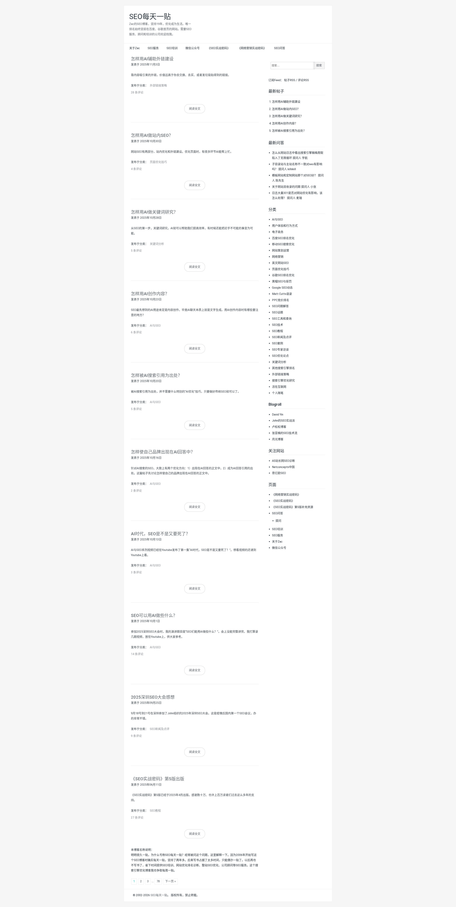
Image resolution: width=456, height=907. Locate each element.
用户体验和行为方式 (285, 225)
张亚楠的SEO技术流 (284, 433)
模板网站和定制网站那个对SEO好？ (294, 175)
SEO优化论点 (280, 355)
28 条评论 (137, 92)
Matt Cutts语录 (282, 294)
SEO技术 (277, 325)
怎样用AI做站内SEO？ (152, 135)
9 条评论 (136, 736)
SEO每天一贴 (150, 16)
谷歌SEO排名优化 (283, 275)
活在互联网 (279, 386)
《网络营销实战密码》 (252, 48)
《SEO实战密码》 (219, 48)
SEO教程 (155, 810)
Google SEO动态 (282, 287)
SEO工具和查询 (282, 318)
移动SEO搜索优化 (283, 244)
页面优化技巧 (158, 162)
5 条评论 (136, 250)
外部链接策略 (158, 85)
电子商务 (277, 232)
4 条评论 (136, 169)
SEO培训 (172, 48)
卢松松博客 (279, 426)
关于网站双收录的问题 (286, 186)
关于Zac (134, 48)
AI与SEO (155, 325)
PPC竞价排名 (280, 300)
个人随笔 (277, 393)
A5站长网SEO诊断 (283, 460)
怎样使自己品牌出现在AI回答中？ (163, 451)
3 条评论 (136, 572)
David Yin (277, 414)
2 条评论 (136, 490)
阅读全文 (194, 108)
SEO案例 (277, 343)
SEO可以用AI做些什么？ (154, 615)
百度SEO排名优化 (283, 238)
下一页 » (170, 881)
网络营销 (277, 256)
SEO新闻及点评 (159, 729)
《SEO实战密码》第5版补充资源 (292, 507)
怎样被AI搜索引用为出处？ (156, 375)
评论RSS (303, 80)
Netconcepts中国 (283, 467)
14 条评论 (137, 654)
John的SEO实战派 (283, 420)
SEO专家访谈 (280, 349)
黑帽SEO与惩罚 (282, 281)
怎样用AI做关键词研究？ (154, 212)
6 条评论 (136, 332)
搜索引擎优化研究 (283, 380)
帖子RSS (289, 80)
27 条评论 (137, 817)
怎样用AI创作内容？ (150, 293)
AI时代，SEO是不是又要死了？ (160, 533)
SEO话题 (277, 312)
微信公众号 (192, 48)
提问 (278, 520)
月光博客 (277, 439)
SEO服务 (153, 48)
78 (158, 881)
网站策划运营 (280, 250)
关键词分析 (157, 244)
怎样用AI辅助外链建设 (152, 58)
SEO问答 (279, 48)
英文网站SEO (280, 263)
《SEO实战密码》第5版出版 (157, 778)
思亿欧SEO (279, 473)
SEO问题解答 (280, 306)
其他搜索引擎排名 (283, 368)
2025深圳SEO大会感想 (153, 697)
